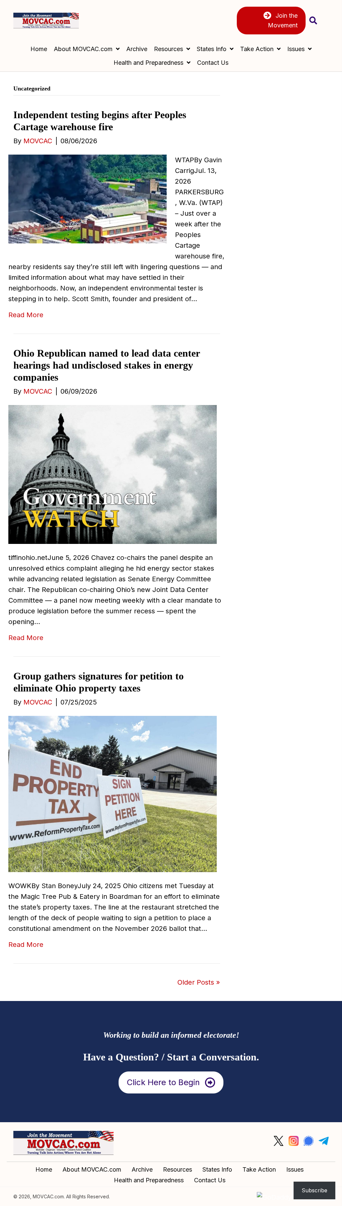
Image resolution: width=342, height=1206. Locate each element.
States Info (217, 1169)
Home (43, 1169)
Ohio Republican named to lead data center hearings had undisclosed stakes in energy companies (106, 365)
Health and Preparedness (149, 1180)
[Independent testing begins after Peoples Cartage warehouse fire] (87, 198)
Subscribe (314, 1190)
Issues (295, 1169)
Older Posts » (198, 982)
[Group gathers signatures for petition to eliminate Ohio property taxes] (112, 793)
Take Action (259, 1169)
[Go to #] (279, 1141)
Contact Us (209, 1180)
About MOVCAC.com (91, 1169)
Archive (142, 1169)
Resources (177, 1169)
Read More (25, 315)
